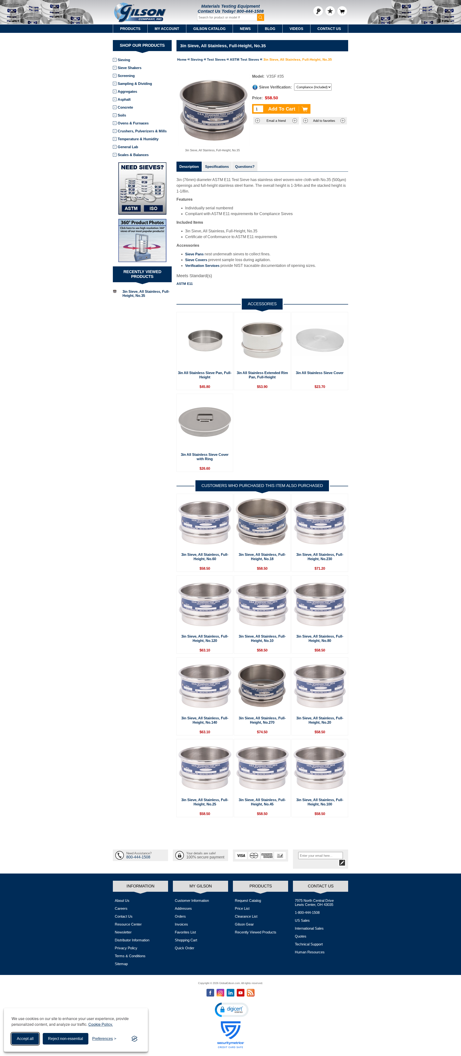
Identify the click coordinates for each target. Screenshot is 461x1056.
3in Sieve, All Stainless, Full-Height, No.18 (262, 556)
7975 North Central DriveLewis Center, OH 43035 (314, 902)
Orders (180, 916)
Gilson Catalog (209, 29)
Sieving (124, 60)
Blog (270, 29)
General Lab (128, 147)
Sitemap (121, 964)
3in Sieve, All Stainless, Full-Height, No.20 (319, 720)
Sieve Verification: (275, 87)
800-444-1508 (250, 11)
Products (130, 29)
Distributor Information (132, 940)
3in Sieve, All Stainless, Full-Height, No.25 (204, 802)
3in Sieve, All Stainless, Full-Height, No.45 (262, 802)
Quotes (300, 936)
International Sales (309, 928)
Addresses (183, 908)
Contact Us (329, 29)
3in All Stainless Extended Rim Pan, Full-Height (262, 375)
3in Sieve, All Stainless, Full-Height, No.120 (204, 638)
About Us (122, 900)
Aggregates (127, 91)
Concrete (125, 107)
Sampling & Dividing (135, 84)
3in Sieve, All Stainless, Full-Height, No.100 (319, 802)
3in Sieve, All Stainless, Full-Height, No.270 (262, 720)
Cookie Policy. (100, 1024)
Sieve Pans (194, 254)
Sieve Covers (196, 260)
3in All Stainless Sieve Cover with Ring (205, 456)
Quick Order (184, 948)
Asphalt (124, 99)
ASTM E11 (184, 284)
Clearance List (246, 916)
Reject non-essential (65, 1039)
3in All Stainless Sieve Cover (320, 373)
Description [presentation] (189, 166)
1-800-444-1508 (307, 912)
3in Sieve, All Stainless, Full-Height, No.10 (262, 638)
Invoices (181, 924)
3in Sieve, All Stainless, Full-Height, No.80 (319, 638)
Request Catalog (248, 900)
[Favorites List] (330, 11)
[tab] (189, 166)
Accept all (25, 1039)
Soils (122, 115)
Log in (318, 11)
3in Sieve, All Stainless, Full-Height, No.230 (319, 556)
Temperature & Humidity (138, 139)
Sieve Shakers (129, 68)
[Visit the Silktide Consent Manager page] (134, 1038)
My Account (167, 29)
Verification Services (202, 266)
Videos (296, 29)
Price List (242, 908)
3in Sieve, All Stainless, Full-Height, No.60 (204, 556)
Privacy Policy (126, 948)
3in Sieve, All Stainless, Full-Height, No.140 (204, 720)
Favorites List (185, 932)
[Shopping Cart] (342, 11)
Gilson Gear (244, 924)
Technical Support (309, 944)
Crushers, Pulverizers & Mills (142, 131)
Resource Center (128, 924)
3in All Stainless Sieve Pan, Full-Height (204, 375)
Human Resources (310, 952)
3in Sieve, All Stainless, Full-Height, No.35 (146, 293)
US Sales (302, 920)
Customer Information (192, 900)
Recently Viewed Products (255, 932)
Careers (121, 908)
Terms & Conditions (130, 956)
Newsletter (123, 932)
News (245, 29)
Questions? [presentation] (245, 166)
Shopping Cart (186, 940)
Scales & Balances (133, 155)
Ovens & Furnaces (133, 123)
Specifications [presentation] (217, 166)
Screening (126, 76)
